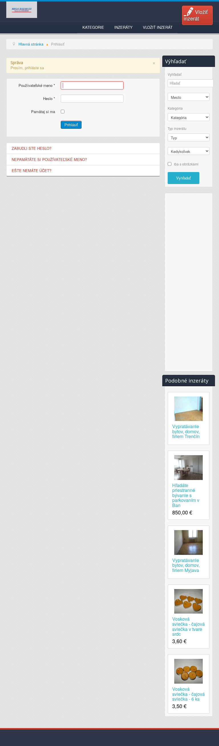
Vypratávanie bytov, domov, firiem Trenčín (186, 431)
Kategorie (93, 27)
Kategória (175, 108)
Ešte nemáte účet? (31, 170)
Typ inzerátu (177, 128)
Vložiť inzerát (196, 15)
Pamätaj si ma (43, 111)
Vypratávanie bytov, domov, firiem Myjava (186, 565)
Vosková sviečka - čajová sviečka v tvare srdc (188, 626)
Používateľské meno (37, 85)
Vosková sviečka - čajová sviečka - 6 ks (188, 694)
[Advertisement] (190, 281)
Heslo (49, 98)
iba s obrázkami (186, 164)
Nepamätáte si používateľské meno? (49, 159)
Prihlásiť (71, 124)
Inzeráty (123, 27)
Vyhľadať (174, 74)
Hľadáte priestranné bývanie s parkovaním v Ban (185, 495)
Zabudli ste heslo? (31, 148)
